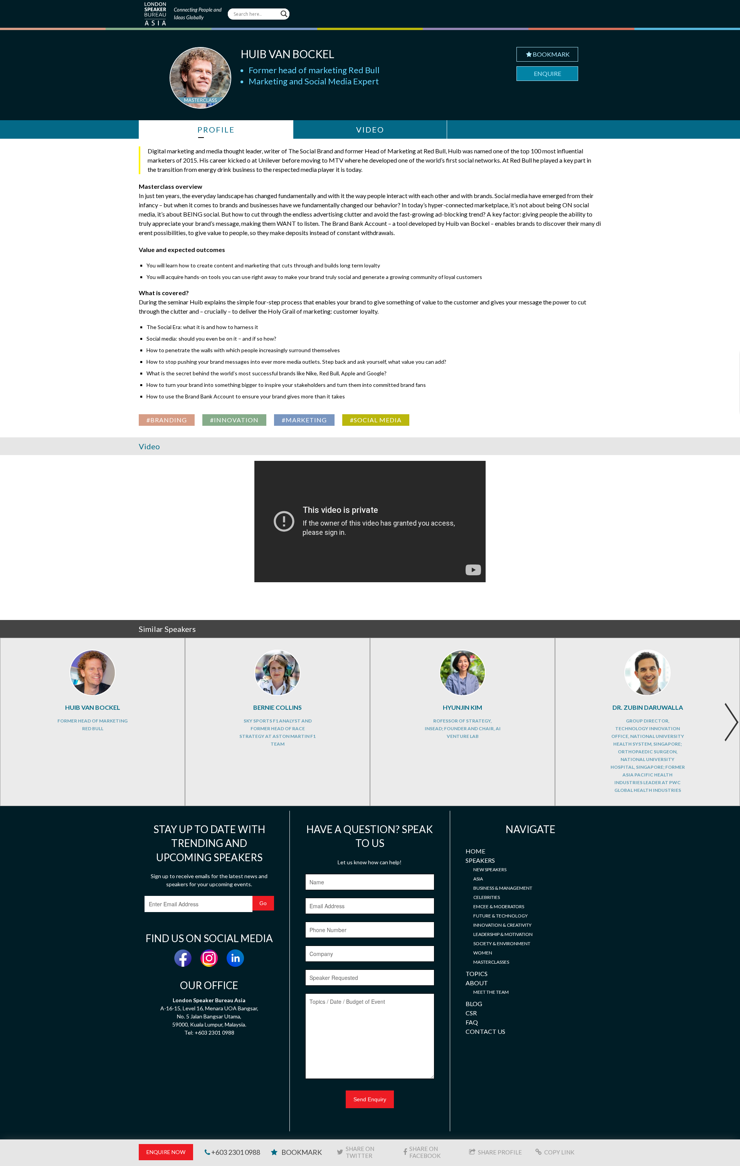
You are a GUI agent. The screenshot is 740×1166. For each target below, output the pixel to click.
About (477, 982)
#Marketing (304, 419)
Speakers (480, 860)
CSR (471, 1012)
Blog (474, 1003)
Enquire (547, 73)
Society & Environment (501, 943)
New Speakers (489, 869)
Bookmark (551, 54)
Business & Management (502, 888)
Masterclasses (491, 962)
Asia (478, 879)
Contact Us (485, 1031)
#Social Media (376, 419)
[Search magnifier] (284, 13)
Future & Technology (500, 916)
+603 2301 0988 (235, 1152)
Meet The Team (491, 992)
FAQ (472, 1022)
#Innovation (234, 419)
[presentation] (731, 722)
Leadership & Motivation (503, 934)
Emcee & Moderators (498, 906)
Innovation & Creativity (502, 925)
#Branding (166, 419)
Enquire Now (165, 1152)
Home (475, 851)
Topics (477, 973)
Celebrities (486, 897)
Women (482, 953)
